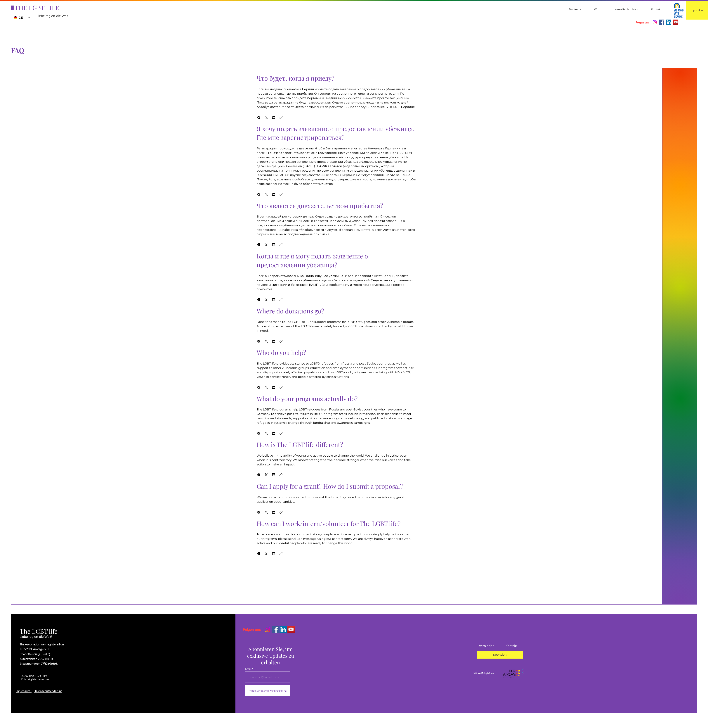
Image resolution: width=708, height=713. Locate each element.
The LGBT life (39, 631)
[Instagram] (654, 22)
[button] (259, 117)
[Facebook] (661, 22)
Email (248, 669)
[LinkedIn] (668, 22)
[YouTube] (675, 22)
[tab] (336, 315)
